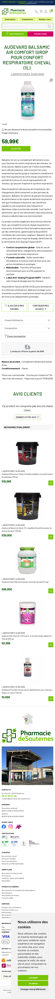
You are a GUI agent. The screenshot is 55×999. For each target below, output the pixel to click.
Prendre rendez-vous (10, 910)
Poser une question (9, 861)
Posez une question (16, 336)
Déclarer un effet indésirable (13, 864)
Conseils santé (7, 898)
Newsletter (6, 881)
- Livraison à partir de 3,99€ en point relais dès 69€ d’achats (27, 2)
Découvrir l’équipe (9, 859)
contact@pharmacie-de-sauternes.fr (16, 799)
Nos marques (7, 893)
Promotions (40, 34)
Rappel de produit (8, 929)
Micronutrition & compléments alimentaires (18, 890)
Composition (11, 328)
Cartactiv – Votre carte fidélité (13, 878)
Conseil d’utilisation (14, 320)
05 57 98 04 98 (9, 796)
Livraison (5, 955)
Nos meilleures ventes (10, 895)
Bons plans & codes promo (12, 873)
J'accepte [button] (33, 977)
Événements (27, 19)
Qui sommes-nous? (9, 856)
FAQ (3, 927)
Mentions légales (9, 990)
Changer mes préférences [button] (33, 989)
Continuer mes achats (41, 307)
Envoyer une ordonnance (11, 907)
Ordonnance (10, 19)
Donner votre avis (26, 417)
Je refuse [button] (33, 983)
